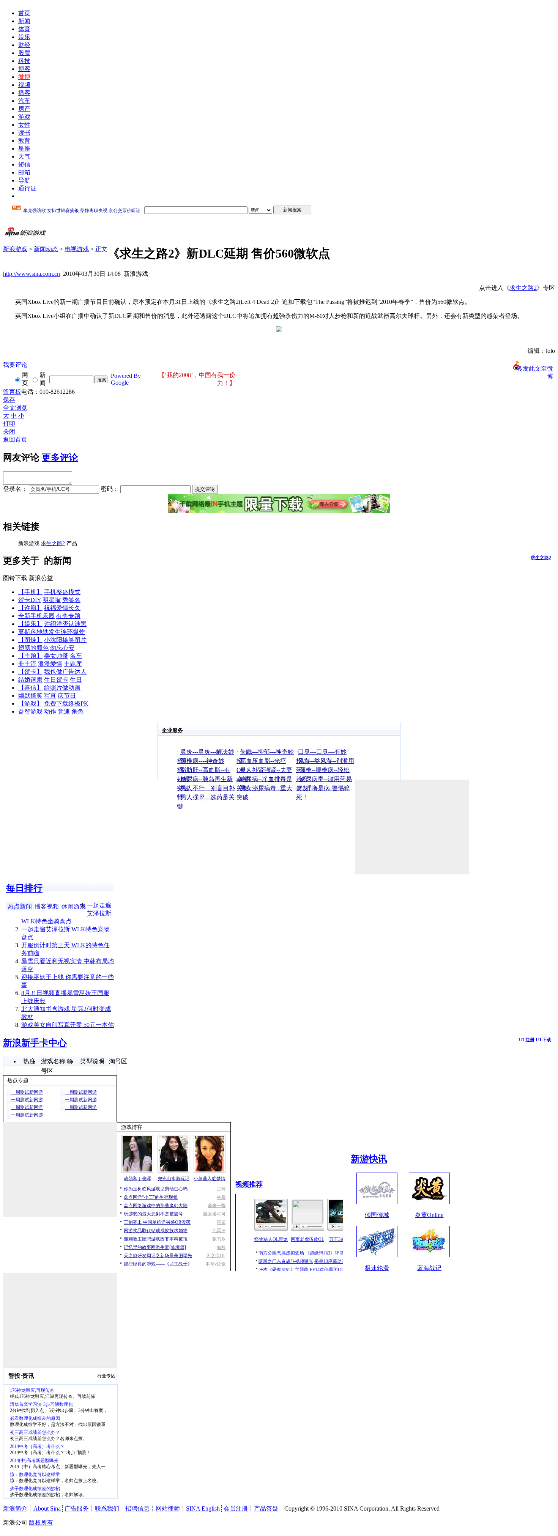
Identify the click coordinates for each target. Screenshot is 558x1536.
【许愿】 (30, 608)
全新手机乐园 (36, 616)
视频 (24, 85)
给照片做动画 (62, 687)
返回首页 (15, 439)
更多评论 (60, 457)
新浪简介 (15, 1508)
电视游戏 (77, 249)
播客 (24, 93)
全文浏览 (15, 407)
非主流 (27, 663)
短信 (24, 164)
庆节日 (67, 695)
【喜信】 (30, 687)
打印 (9, 423)
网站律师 (168, 1508)
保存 (9, 399)
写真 (50, 695)
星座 (24, 148)
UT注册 (526, 1039)
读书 (24, 132)
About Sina (47, 1508)
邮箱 (24, 172)
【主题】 (30, 655)
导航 (24, 180)
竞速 (64, 711)
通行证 (27, 188)
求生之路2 (523, 288)
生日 (76, 679)
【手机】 (30, 592)
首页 (24, 13)
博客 (24, 69)
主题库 (73, 663)
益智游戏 (30, 711)
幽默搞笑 (30, 695)
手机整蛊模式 (62, 592)
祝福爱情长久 (62, 608)
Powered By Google (126, 379)
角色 (77, 711)
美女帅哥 (56, 655)
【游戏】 (30, 703)
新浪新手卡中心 (35, 1043)
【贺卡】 (30, 671)
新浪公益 (41, 578)
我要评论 (15, 365)
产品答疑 (266, 1508)
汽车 (24, 100)
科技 (24, 61)
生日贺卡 (56, 679)
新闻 (24, 21)
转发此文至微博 (535, 368)
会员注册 (236, 1508)
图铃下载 (15, 578)
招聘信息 (137, 1508)
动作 (50, 711)
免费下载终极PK (66, 703)
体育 (24, 29)
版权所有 (41, 1522)
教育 (24, 140)
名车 (76, 655)
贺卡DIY (29, 600)
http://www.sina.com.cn (31, 273)
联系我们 (107, 1508)
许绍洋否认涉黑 (65, 624)
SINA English (203, 1508)
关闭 (9, 431)
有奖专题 (68, 616)
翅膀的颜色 (33, 648)
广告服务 (77, 1508)
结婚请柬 (30, 679)
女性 (24, 124)
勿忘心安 (62, 648)
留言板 (12, 391)
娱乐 (24, 37)
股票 (24, 53)
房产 (24, 108)
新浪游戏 (15, 249)
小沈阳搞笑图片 (65, 640)
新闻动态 (46, 249)
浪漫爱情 (50, 663)
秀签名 (71, 600)
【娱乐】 (30, 624)
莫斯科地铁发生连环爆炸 (51, 632)
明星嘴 (52, 600)
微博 (24, 77)
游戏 (24, 116)
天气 (24, 156)
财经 (24, 45)
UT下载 (543, 1039)
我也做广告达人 (65, 671)
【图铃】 (30, 640)
